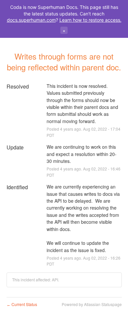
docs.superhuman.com (31, 20)
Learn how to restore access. (90, 20)
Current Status (22, 304)
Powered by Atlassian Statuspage (92, 304)
